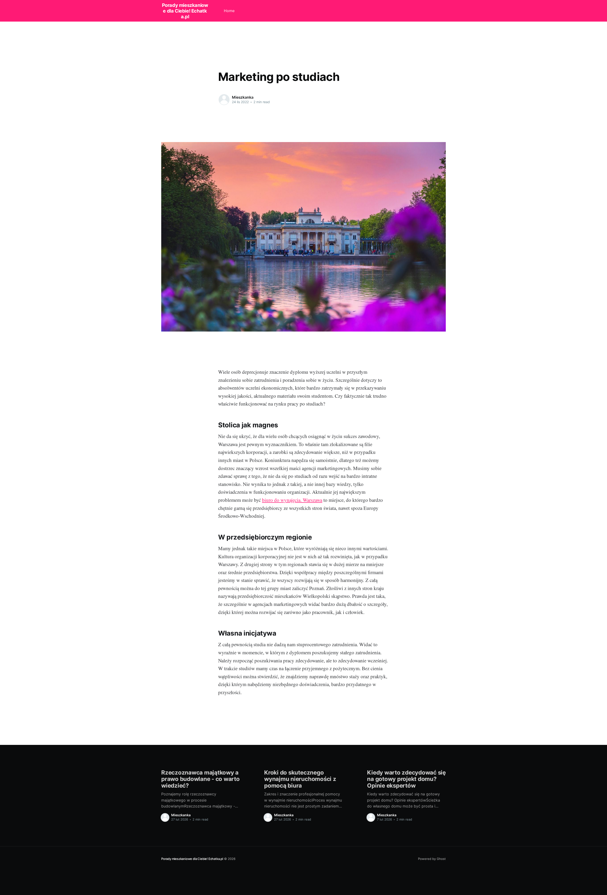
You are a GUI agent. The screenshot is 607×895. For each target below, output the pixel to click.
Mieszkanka (242, 97)
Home (229, 10)
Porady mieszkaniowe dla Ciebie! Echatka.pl (185, 10)
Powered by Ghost (432, 859)
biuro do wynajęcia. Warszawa (292, 500)
